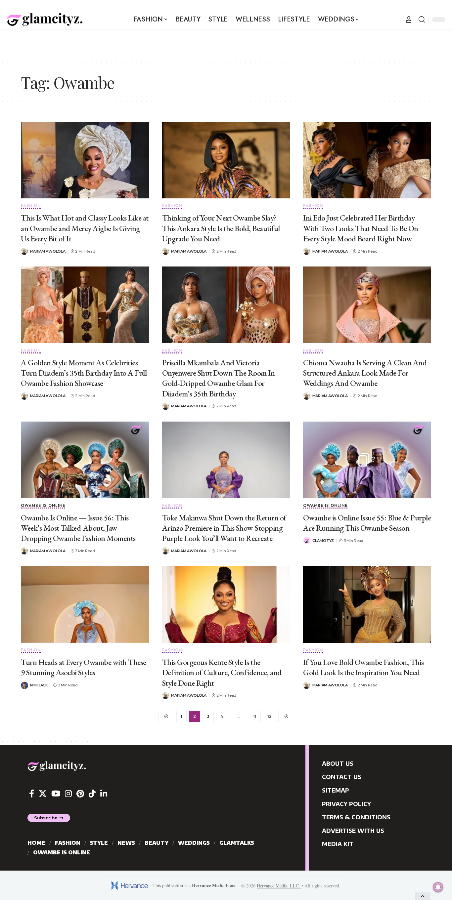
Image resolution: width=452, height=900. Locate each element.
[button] (408, 19)
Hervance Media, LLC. (279, 885)
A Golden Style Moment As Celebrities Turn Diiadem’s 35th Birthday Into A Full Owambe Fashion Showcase (84, 372)
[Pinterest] (80, 793)
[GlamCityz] (45, 19)
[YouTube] (56, 793)
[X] (42, 793)
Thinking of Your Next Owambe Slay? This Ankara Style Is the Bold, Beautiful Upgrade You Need (221, 228)
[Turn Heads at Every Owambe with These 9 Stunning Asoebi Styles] (85, 604)
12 (269, 716)
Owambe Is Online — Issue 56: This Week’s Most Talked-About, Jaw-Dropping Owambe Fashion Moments (78, 527)
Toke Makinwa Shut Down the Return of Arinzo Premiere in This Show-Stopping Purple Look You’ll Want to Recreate (224, 527)
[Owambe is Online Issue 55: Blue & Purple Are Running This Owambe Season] (367, 460)
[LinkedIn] (104, 793)
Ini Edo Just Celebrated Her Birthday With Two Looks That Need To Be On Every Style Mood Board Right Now (360, 228)
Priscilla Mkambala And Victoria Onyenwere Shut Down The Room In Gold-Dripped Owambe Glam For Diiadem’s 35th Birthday (218, 378)
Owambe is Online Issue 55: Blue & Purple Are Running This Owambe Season (367, 522)
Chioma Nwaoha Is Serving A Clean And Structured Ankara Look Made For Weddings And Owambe (365, 372)
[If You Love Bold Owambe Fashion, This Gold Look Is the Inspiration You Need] (367, 604)
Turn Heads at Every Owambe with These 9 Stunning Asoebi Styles (83, 667)
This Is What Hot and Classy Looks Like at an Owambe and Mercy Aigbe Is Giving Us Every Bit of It (85, 228)
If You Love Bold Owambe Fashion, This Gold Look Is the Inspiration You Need (363, 667)
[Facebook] (31, 793)
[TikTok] (92, 793)
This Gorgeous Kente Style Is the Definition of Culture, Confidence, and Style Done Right (222, 672)
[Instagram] (68, 793)
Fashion (31, 206)
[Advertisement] (226, 44)
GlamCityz (323, 540)
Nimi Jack (39, 685)
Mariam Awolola (48, 251)
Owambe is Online (43, 506)
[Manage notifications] (438, 887)
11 (254, 716)
